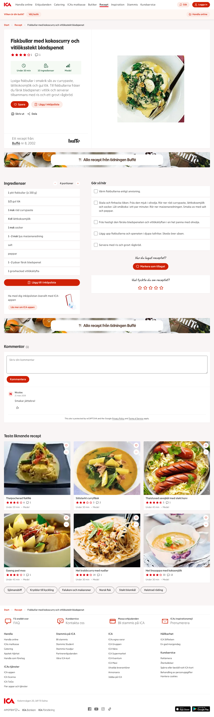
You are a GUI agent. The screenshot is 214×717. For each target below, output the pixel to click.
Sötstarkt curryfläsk (87, 498)
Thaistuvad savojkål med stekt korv (166, 498)
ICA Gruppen (115, 644)
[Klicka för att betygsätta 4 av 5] (156, 288)
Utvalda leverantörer (119, 667)
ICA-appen (9, 672)
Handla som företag (14, 658)
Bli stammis (62, 639)
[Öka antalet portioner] (78, 183)
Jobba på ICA (115, 677)
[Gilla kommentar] (17, 407)
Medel (68, 70)
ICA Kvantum (115, 658)
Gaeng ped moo (15, 570)
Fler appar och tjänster (16, 686)
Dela (34, 113)
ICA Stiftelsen (167, 639)
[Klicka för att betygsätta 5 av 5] (161, 288)
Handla (8, 633)
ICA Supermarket (117, 653)
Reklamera (166, 658)
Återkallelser (167, 663)
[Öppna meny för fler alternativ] (66, 452)
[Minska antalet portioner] (55, 183)
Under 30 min (24, 70)
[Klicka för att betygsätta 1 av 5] (140, 288)
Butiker (92, 4)
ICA (110, 633)
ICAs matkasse (76, 4)
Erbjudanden (43, 4)
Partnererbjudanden (66, 653)
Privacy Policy (118, 418)
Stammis (132, 4)
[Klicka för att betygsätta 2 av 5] (145, 288)
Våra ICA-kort (63, 658)
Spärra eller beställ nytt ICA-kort (176, 667)
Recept (103, 4)
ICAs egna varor (116, 639)
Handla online (24, 4)
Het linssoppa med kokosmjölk (164, 570)
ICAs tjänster (11, 666)
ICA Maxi (112, 663)
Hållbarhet (166, 633)
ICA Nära (113, 648)
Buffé (16, 143)
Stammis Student (65, 644)
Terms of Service (136, 418)
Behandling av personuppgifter (176, 672)
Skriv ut (19, 113)
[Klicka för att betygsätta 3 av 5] (150, 288)
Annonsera (114, 672)
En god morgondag (170, 644)
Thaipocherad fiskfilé (18, 498)
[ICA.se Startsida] (7, 5)
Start (6, 25)
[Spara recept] (66, 445)
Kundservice (147, 4)
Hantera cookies (169, 676)
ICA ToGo (9, 681)
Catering (59, 4)
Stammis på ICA (65, 633)
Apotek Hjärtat (11, 653)
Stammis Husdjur (65, 648)
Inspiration (117, 4)
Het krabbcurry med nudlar (92, 570)
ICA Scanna (10, 677)
